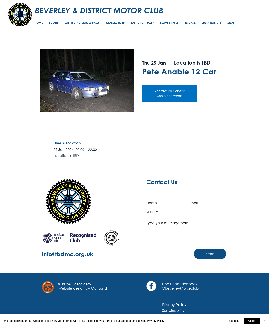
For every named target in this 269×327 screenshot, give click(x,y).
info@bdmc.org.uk (67, 253)
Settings (234, 321)
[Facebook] (151, 286)
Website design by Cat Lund (82, 288)
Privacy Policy (155, 321)
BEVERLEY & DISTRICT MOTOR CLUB (99, 10)
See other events (169, 96)
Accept (252, 321)
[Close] (264, 321)
